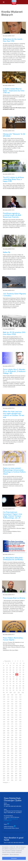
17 (13, 665)
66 (13, 681)
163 (20, 719)
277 (16, 771)
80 (13, 685)
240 (8, 755)
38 (13, 672)
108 (20, 694)
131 (12, 706)
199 (4, 737)
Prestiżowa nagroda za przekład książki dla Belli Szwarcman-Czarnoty (12, 215)
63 (3, 681)
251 (12, 759)
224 (4, 748)
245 (8, 757)
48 (23, 674)
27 (23, 667)
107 (16, 694)
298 (20, 780)
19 (20, 665)
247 (16, 757)
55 (23, 676)
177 (16, 726)
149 (4, 715)
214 (4, 744)
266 (12, 766)
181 (12, 728)
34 (23, 670)
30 (10, 670)
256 (12, 762)
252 (16, 759)
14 (3, 665)
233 (20, 750)
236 (12, 753)
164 (4, 721)
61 (20, 679)
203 (20, 737)
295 (8, 780)
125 (8, 703)
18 (17, 665)
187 (16, 730)
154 (4, 717)
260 (8, 764)
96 (20, 690)
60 (17, 679)
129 (4, 706)
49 (3, 676)
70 (3, 683)
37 (10, 672)
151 (12, 715)
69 (23, 681)
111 (12, 697)
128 (20, 703)
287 (16, 775)
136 (12, 708)
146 (12, 712)
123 (20, 701)
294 (4, 780)
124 (4, 703)
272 (16, 768)
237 (16, 753)
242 (16, 755)
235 (8, 753)
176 (12, 726)
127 (16, 703)
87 (13, 688)
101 (15, 692)
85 (7, 688)
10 (14, 663)
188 (20, 730)
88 (17, 688)
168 (20, 721)
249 (4, 759)
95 (17, 690)
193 (20, 732)
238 (20, 753)
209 (4, 741)
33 (20, 670)
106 (12, 694)
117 (16, 699)
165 (8, 721)
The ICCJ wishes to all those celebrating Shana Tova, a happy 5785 (13, 179)
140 (8, 710)
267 (16, 766)
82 (20, 685)
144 (4, 712)
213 (20, 741)
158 (20, 717)
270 (8, 768)
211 (12, 741)
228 (20, 748)
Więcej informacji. (14, 854)
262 (16, 764)
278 (20, 771)
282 (16, 773)
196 (12, 735)
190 (8, 732)
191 (12, 732)
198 (20, 735)
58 (10, 679)
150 (8, 715)
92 (7, 690)
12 (20, 663)
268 (20, 766)
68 (20, 681)
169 (4, 724)
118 (20, 699)
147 (16, 712)
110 (8, 697)
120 (8, 701)
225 (8, 748)
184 (4, 730)
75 (20, 683)
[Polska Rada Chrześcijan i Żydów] (14, 3)
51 (10, 676)
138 (20, 708)
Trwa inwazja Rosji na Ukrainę (14, 598)
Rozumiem (14, 858)
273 (20, 768)
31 (13, 670)
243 (20, 755)
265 (8, 766)
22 (7, 667)
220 (8, 746)
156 (12, 717)
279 (4, 773)
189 (4, 732)
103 (23, 692)
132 (16, 706)
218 (20, 744)
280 (8, 773)
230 (8, 750)
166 (12, 721)
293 (20, 777)
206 (12, 739)
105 (8, 694)
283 (20, 773)
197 (16, 735)
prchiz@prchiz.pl (7, 820)
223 (20, 746)
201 (12, 737)
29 (7, 670)
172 (16, 724)
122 (16, 701)
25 (17, 667)
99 (7, 692)
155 (8, 717)
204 (4, 739)
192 (16, 732)
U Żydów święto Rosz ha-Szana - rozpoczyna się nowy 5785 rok (13, 90)
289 (4, 777)
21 (3, 667)
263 (20, 764)
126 (12, 703)
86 (10, 688)
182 (16, 728)
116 (12, 699)
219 (4, 746)
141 (12, 710)
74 (17, 683)
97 (23, 690)
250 (8, 759)
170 (8, 724)
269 (4, 768)
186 (12, 730)
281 (12, 773)
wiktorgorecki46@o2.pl (12, 818)
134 (4, 708)
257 (16, 762)
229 (4, 750)
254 (4, 762)
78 (7, 685)
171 (12, 724)
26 (20, 667)
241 (12, 755)
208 (20, 739)
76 (23, 683)
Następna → (6, 782)
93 (10, 690)
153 (20, 715)
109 (4, 697)
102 (19, 692)
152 (16, 715)
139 (4, 710)
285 (8, 775)
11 (17, 663)
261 (12, 764)
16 (10, 665)
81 (17, 685)
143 (20, 710)
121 (12, 701)
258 (20, 762)
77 (3, 685)
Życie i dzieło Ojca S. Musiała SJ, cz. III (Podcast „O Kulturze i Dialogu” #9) (14, 371)
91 (3, 690)
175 (8, 726)
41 (23, 672)
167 (16, 721)
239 (4, 755)
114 (4, 699)
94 (13, 690)
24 (13, 667)
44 (10, 674)
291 (12, 777)
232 (16, 750)
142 (16, 710)
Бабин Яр (6, 252)
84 (3, 688)
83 (23, 685)
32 (17, 670)
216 (12, 744)
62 (23, 679)
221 (12, 746)
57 (7, 679)
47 (20, 674)
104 (4, 694)
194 (4, 735)
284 (4, 775)
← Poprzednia (7, 661)
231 (12, 750)
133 (20, 706)
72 (10, 683)
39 (17, 672)
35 (3, 672)
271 (12, 768)
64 (7, 681)
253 (20, 759)
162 (16, 719)
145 (8, 712)
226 (12, 748)
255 (8, 762)
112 (16, 697)
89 (20, 688)
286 (12, 775)
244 (4, 757)
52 (13, 676)
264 (4, 766)
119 (4, 701)
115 (8, 699)
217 (16, 744)
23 (10, 667)
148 (20, 712)
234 (4, 753)
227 (16, 748)
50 (7, 676)
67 (17, 681)
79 (10, 685)
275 (8, 771)
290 (8, 777)
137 (16, 708)
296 (12, 780)
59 (13, 679)
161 (12, 719)
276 (12, 771)
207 (16, 739)
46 (17, 674)
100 (10, 692)
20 (23, 665)
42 (3, 674)
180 (8, 728)
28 (3, 670)
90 (23, 688)
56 (3, 679)
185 (8, 730)
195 (8, 735)
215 (8, 744)
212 (16, 741)
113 (20, 697)
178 (20, 726)
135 (8, 708)
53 (17, 676)
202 (16, 737)
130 (8, 706)
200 (8, 737)
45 (13, 674)
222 (16, 746)
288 (20, 775)
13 (23, 663)
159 (4, 719)
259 (4, 764)
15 (7, 665)
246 (12, 757)
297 (16, 780)
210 (8, 741)
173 (20, 724)
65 (10, 681)
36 (7, 672)
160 (8, 719)
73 (13, 683)
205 (8, 739)
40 (20, 672)
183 (20, 728)
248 (20, 757)
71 (7, 683)
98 (3, 692)
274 (4, 771)
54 (20, 676)
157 (16, 717)
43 (7, 674)
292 (16, 777)
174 (4, 726)
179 (4, 728)
